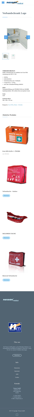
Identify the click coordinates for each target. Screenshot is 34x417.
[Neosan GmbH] (15, 2)
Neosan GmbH (21, 410)
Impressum (17, 371)
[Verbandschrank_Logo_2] (5, 56)
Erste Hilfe (10, 105)
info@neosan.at (19, 398)
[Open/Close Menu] (3, 2)
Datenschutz (17, 368)
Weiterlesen (6, 195)
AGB (17, 374)
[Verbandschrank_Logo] (13, 56)
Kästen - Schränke (18, 105)
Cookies (17, 377)
